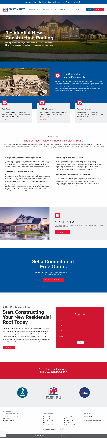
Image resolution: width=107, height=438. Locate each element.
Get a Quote (99, 9)
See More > (5, 120)
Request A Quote (53, 279)
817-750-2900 (88, 417)
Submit (80, 343)
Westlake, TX (47, 423)
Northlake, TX (69, 421)
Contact (90, 9)
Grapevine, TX (48, 425)
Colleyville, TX (69, 425)
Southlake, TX (48, 421)
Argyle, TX (68, 417)
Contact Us (62, 232)
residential (38, 161)
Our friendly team (29, 178)
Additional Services (61, 9)
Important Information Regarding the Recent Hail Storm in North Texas (53, 2)
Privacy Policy (54, 436)
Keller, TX (46, 417)
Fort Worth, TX (48, 419)
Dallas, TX (67, 419)
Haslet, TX (68, 423)
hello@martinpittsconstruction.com (94, 420)
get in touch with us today (35, 339)
